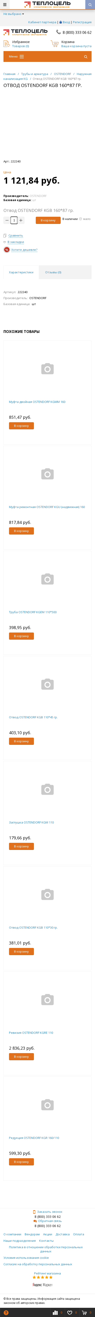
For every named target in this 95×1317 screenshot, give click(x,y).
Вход (66, 22)
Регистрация (82, 22)
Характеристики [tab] (21, 272)
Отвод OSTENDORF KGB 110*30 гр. (33, 927)
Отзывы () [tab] (53, 272)
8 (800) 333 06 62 (77, 32)
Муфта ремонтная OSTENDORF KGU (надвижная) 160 (47, 507)
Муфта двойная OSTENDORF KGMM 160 (37, 402)
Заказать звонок (49, 1212)
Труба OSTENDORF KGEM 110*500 (32, 612)
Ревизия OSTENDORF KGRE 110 (31, 1033)
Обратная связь (50, 1221)
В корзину (48, 220)
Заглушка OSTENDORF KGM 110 (31, 822)
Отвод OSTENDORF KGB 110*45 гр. (33, 717)
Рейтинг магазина (47, 1273)
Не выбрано (12, 14)
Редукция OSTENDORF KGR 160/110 (34, 1138)
